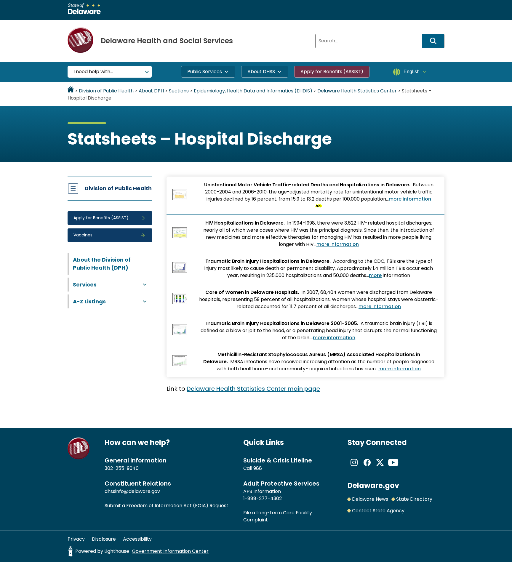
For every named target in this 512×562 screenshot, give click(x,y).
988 (257, 468)
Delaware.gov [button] (373, 485)
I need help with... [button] (93, 71)
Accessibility (137, 539)
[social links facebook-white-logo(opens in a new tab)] (367, 467)
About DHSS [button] (261, 71)
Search (435, 41)
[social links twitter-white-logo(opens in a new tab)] (380, 467)
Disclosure (104, 539)
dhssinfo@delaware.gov (132, 491)
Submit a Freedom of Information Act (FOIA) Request (166, 505)
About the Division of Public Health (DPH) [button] (102, 263)
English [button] (412, 71)
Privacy (76, 539)
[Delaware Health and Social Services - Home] (79, 457)
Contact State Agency (378, 510)
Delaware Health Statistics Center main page (253, 389)
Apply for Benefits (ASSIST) (331, 71)
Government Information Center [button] (170, 551)
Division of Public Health (118, 188)
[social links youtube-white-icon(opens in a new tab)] (393, 467)
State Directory (414, 499)
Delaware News (370, 499)
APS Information (262, 491)
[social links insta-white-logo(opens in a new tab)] (354, 467)
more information (410, 199)
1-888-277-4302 (262, 498)
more (375, 275)
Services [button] (85, 284)
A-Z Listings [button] (89, 301)
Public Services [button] (204, 71)
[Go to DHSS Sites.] (71, 90)
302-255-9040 (122, 468)
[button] (110, 218)
